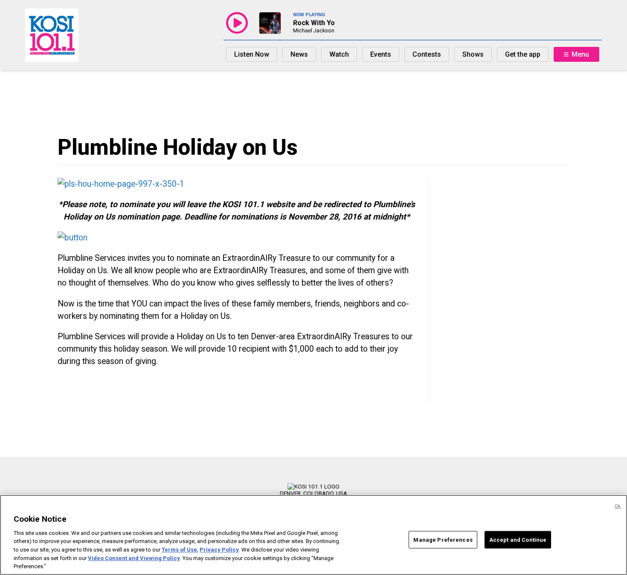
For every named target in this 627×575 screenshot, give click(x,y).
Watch (339, 54)
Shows (473, 54)
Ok (618, 506)
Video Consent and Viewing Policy (134, 558)
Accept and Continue (517, 539)
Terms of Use (179, 549)
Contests (426, 54)
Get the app (522, 54)
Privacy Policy (219, 549)
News (299, 54)
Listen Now (251, 54)
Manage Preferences (442, 539)
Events (380, 54)
